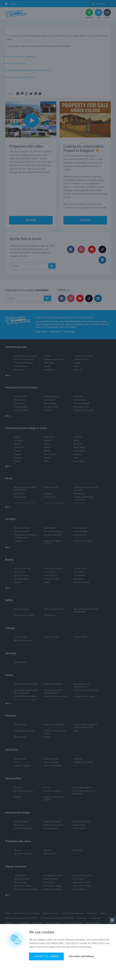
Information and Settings (81, 956)
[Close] (112, 920)
